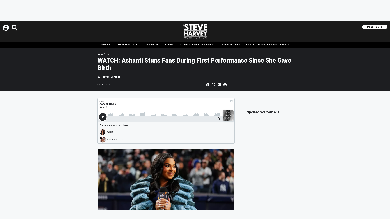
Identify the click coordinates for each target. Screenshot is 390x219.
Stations (169, 44)
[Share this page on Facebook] (208, 85)
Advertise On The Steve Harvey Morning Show (271, 44)
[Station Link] (195, 31)
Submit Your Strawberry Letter (196, 44)
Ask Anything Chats (229, 44)
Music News (103, 54)
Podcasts (150, 44)
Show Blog (106, 44)
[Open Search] (15, 28)
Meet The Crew (126, 44)
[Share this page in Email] (219, 85)
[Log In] (6, 28)
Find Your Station (375, 27)
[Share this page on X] (213, 85)
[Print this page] (225, 85)
